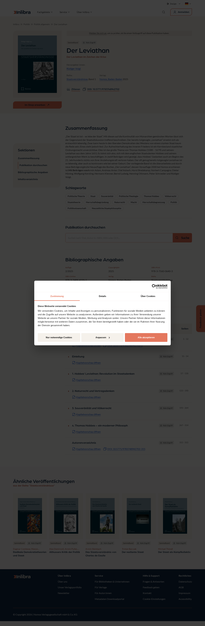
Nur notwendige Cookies (59, 337)
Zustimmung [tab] (57, 296)
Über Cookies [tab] (148, 296)
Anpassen (101, 337)
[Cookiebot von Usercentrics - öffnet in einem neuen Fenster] (154, 286)
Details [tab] (102, 296)
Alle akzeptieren (146, 337)
